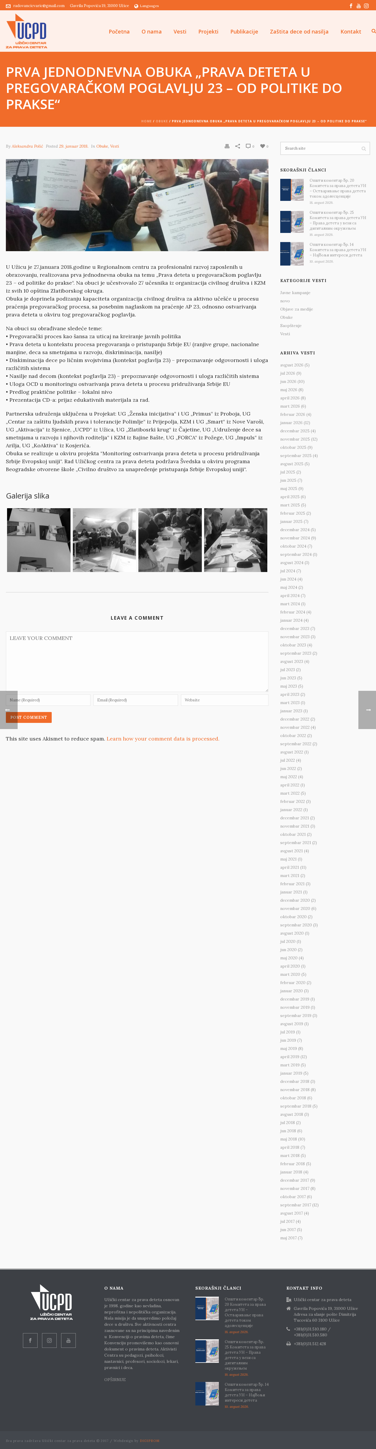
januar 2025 (291, 521)
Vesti (180, 31)
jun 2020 (288, 949)
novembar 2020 (295, 908)
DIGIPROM (150, 1441)
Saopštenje (291, 325)
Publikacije (244, 31)
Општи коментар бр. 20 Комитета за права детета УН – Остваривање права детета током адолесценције (338, 188)
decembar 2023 (294, 628)
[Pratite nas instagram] (49, 1340)
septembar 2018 (295, 1106)
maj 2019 (288, 1048)
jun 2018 (288, 1130)
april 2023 (289, 694)
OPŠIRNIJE (115, 1379)
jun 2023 (288, 678)
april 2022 (289, 785)
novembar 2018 (295, 1089)
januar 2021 (291, 892)
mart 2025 (290, 505)
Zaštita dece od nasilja (299, 31)
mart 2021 (289, 875)
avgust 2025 (291, 463)
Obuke (162, 121)
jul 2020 (288, 941)
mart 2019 (290, 1065)
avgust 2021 (291, 850)
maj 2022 (288, 776)
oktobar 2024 (293, 546)
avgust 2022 (291, 752)
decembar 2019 (294, 999)
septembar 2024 (296, 554)
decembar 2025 (295, 430)
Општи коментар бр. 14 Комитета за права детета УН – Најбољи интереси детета (338, 250)
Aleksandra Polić (27, 146)
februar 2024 (292, 612)
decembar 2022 (294, 719)
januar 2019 (291, 1073)
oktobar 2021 (293, 834)
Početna (119, 31)
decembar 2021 (294, 818)
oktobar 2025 (293, 447)
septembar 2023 (295, 653)
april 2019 (289, 1056)
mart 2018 (290, 1155)
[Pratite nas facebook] (30, 1340)
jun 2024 (288, 579)
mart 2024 (290, 603)
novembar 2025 (295, 439)
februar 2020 (293, 982)
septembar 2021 (295, 842)
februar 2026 (292, 414)
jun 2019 (288, 1040)
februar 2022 (292, 801)
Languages (149, 6)
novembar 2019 (295, 1007)
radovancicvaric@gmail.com (39, 5)
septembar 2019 (295, 1015)
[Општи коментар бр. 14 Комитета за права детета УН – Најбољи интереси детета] (292, 254)
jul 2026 (287, 373)
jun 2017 (288, 1229)
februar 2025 (292, 513)
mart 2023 (290, 702)
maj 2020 (289, 958)
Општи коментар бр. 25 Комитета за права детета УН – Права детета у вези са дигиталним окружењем (338, 220)
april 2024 (290, 595)
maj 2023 (288, 686)
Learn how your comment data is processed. (163, 738)
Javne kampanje (295, 292)
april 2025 (290, 496)
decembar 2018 (294, 1081)
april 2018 (289, 1147)
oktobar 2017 (293, 1196)
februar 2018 (292, 1163)
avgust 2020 (292, 933)
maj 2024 (288, 587)
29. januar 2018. (73, 146)
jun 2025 (288, 480)
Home (146, 121)
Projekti (208, 31)
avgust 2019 (291, 1023)
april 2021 (289, 867)
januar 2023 (291, 710)
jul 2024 (287, 570)
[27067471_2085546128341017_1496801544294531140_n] (104, 540)
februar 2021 (292, 883)
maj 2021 (288, 859)
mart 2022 (290, 793)
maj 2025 (288, 488)
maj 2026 (288, 389)
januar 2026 (291, 422)
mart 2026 (290, 406)
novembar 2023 (295, 636)
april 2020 (290, 966)
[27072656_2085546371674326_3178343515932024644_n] (170, 540)
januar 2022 (291, 809)
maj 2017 (288, 1237)
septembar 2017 (295, 1205)
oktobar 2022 (293, 735)
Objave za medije (296, 309)
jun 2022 (288, 768)
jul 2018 (287, 1122)
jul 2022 (287, 760)
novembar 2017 (294, 1188)
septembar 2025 (296, 455)
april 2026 (290, 398)
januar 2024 (291, 620)
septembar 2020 (296, 925)
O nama (152, 31)
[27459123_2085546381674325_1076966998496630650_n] (236, 540)
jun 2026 (288, 381)
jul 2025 (287, 472)
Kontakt (350, 31)
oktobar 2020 (293, 916)
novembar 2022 (295, 727)
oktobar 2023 (293, 645)
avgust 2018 (291, 1114)
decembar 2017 (294, 1180)
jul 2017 (287, 1221)
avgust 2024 (291, 562)
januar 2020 (291, 990)
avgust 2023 (291, 661)
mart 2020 (290, 974)
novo (285, 301)
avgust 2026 (291, 365)
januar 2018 (291, 1172)
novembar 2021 (294, 826)
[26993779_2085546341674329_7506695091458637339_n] (38, 540)
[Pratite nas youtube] (68, 1340)
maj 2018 (288, 1139)
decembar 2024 (295, 529)
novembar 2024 (295, 538)
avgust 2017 (291, 1213)
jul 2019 (287, 1032)
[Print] (227, 146)
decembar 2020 (295, 900)
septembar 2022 (295, 743)
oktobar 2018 (293, 1097)
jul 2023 (287, 669)
